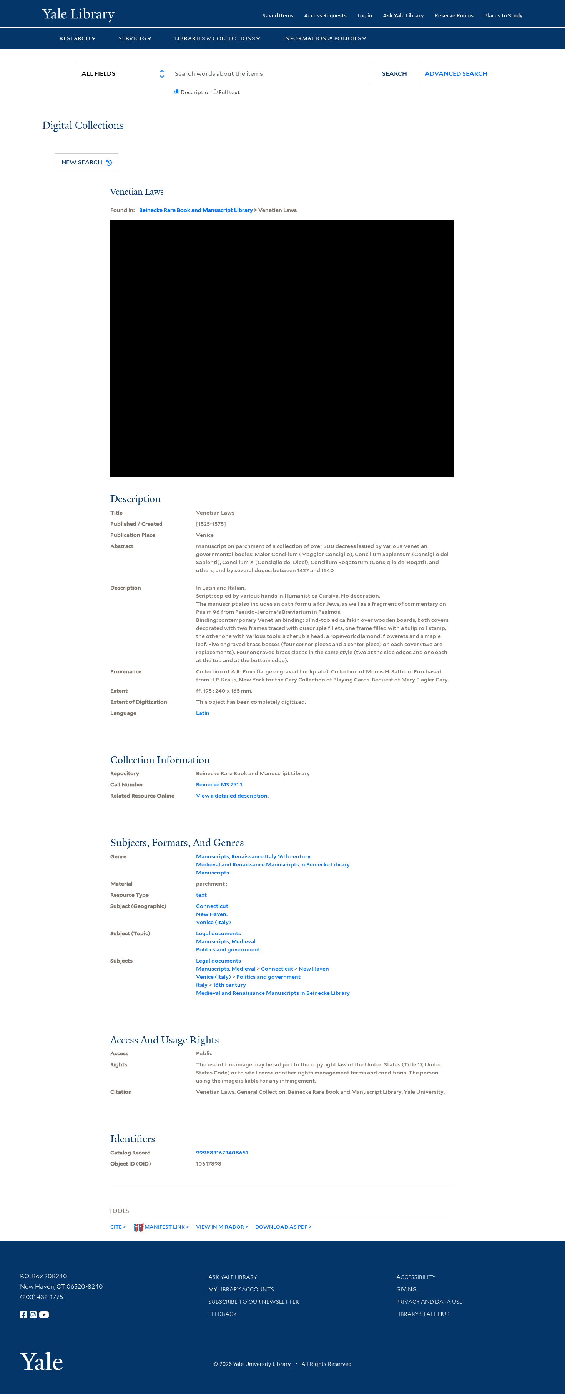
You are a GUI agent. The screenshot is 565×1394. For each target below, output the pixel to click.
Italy (202, 985)
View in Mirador (220, 1226)
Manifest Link (165, 1226)
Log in (364, 15)
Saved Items (278, 15)
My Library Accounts (241, 1289)
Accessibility (415, 1277)
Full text (229, 92)
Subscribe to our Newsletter (253, 1302)
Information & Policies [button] (322, 38)
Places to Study (503, 15)
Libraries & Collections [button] (214, 38)
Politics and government (228, 949)
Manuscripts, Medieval (226, 941)
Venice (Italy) (213, 922)
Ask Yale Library (403, 15)
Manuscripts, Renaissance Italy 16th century (253, 856)
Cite (116, 1226)
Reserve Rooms (454, 15)
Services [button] (132, 38)
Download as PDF (281, 1226)
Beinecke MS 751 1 (219, 784)
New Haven (314, 969)
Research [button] (75, 38)
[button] (394, 73)
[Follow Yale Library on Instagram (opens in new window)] (33, 1314)
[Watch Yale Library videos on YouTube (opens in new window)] (44, 1314)
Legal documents (218, 933)
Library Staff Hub (423, 1314)
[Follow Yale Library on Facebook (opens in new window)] (23, 1314)
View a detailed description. (232, 796)
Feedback (222, 1314)
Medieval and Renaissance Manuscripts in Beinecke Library (273, 864)
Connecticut (212, 906)
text (201, 895)
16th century (229, 985)
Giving (406, 1289)
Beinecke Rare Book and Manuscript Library (196, 210)
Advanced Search (456, 73)
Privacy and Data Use (429, 1302)
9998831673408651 (222, 1152)
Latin (202, 713)
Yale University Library (78, 14)
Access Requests (325, 15)
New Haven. (212, 914)
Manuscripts (212, 872)
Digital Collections (83, 126)
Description (196, 92)
